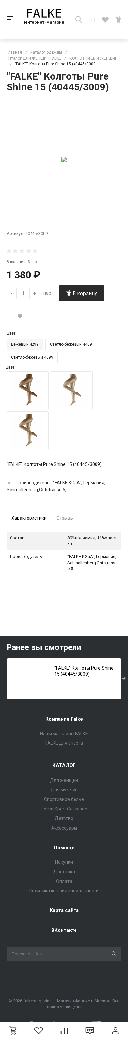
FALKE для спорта (64, 743)
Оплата (64, 881)
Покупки (64, 862)
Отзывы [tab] (65, 517)
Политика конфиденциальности (64, 890)
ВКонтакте (64, 930)
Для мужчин (64, 789)
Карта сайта (64, 910)
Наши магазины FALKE (64, 733)
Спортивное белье (64, 799)
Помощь (64, 848)
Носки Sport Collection (64, 808)
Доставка (64, 871)
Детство (64, 818)
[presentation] (124, 679)
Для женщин (64, 780)
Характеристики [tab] (29, 517)
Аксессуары (64, 828)
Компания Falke (64, 719)
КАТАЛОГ (64, 765)
